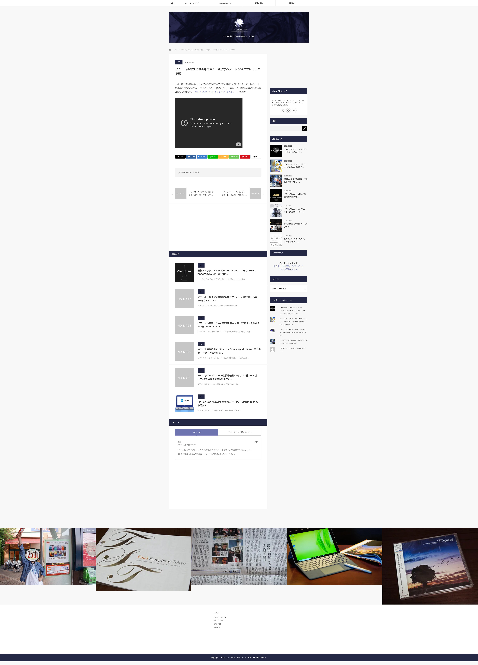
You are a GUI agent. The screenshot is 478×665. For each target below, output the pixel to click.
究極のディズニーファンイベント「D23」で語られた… (295, 150)
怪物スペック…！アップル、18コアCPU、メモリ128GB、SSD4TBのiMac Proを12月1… (227, 272)
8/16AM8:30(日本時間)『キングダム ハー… (295, 225)
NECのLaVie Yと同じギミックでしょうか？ (215, 92)
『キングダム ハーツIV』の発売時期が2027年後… (295, 195)
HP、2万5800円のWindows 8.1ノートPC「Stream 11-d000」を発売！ (229, 404)
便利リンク (292, 3)
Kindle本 (281, 266)
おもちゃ (295, 269)
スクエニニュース (225, 3)
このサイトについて (192, 3)
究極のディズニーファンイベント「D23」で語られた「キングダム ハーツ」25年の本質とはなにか (292, 310)
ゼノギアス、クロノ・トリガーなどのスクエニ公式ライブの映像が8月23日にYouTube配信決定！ (293, 321)
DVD (294, 266)
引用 (257, 442)
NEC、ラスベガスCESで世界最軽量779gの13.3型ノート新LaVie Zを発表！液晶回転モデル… (227, 377)
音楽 (288, 266)
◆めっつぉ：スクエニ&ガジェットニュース (237, 658)
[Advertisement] (218, 227)
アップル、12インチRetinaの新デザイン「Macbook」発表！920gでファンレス (228, 299)
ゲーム (300, 266)
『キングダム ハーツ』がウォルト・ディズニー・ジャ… (295, 210)
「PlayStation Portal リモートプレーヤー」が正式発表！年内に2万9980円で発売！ (293, 332)
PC (179, 62)
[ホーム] (172, 3)
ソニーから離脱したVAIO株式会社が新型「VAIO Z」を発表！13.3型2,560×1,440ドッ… (229, 325)
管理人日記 (259, 3)
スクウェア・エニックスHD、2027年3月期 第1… (295, 240)
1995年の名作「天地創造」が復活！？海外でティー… (295, 180)
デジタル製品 (284, 269)
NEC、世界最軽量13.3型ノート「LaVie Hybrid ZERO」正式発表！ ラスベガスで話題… (229, 351)
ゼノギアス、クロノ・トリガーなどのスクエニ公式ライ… (295, 165)
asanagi (189, 172)
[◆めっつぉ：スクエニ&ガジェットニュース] (239, 42)
